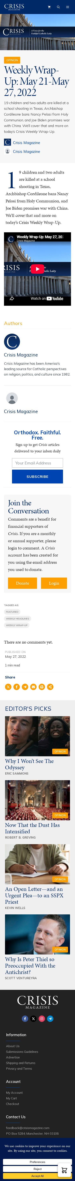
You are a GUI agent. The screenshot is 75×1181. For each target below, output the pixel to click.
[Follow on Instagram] (42, 1018)
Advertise (13, 1057)
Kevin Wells (15, 908)
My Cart (11, 1098)
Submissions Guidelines (22, 1052)
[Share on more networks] (50, 687)
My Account (14, 1093)
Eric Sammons (17, 773)
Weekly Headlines (17, 618)
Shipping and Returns (20, 1063)
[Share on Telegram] (25, 687)
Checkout (12, 1104)
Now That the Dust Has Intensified (32, 828)
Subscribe (37, 476)
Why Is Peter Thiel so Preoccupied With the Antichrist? (30, 965)
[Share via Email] (33, 687)
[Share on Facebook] (16, 687)
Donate (22, 583)
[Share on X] (8, 687)
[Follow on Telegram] (50, 1018)
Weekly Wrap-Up (16, 625)
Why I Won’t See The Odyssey (29, 764)
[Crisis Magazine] (14, 7)
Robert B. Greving (20, 837)
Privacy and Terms (19, 1068)
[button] (64, 1170)
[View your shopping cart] (49, 7)
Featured (12, 611)
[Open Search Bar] (58, 7)
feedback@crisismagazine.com (27, 1128)
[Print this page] (42, 687)
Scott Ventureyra (21, 978)
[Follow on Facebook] (25, 1018)
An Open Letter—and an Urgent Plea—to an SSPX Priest (34, 895)
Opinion (12, 60)
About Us (13, 1046)
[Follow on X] (33, 1018)
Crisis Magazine (26, 142)
